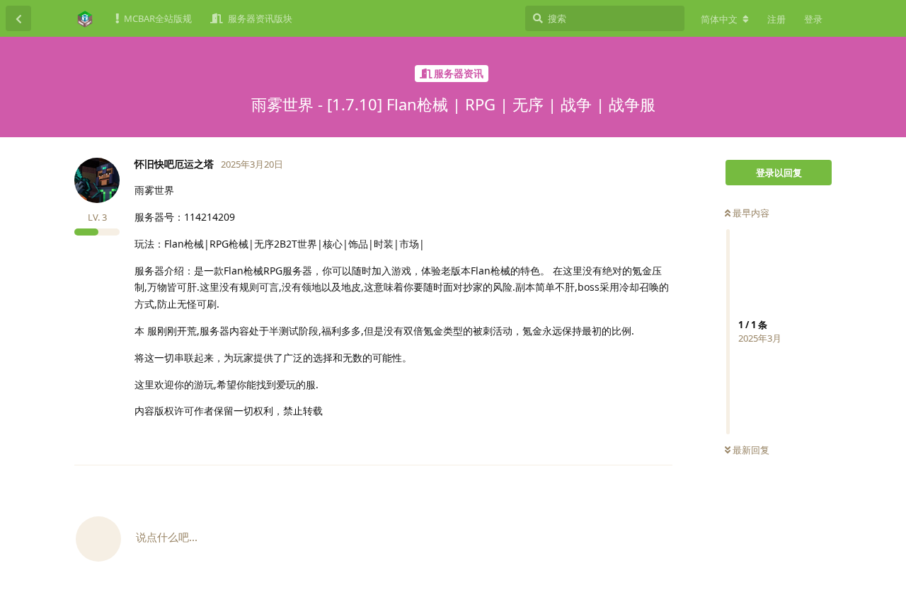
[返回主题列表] (18, 18)
